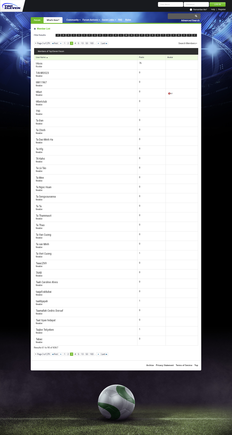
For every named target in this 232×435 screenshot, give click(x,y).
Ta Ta (39, 206)
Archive (150, 365)
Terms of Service (184, 365)
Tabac (39, 339)
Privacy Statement (165, 365)
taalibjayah (42, 301)
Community (72, 20)
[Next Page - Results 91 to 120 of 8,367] (98, 43)
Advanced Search (190, 20)
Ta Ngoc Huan (43, 187)
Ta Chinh (40, 130)
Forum (37, 20)
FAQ (120, 20)
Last (103, 43)
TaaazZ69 (41, 263)
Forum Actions (90, 20)
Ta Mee (40, 177)
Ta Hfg (39, 149)
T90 (38, 111)
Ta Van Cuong (43, 234)
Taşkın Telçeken (45, 329)
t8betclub (41, 101)
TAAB (39, 272)
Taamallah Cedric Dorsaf (49, 310)
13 (82, 43)
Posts (141, 57)
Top (196, 365)
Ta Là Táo (41, 168)
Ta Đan (39, 120)
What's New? (53, 20)
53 (87, 43)
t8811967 (41, 82)
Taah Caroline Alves (47, 282)
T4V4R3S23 (42, 73)
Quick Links (108, 20)
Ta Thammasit (43, 215)
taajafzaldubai (43, 291)
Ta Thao (40, 225)
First (56, 43)
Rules (128, 20)
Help (213, 9)
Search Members (187, 43)
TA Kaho (40, 158)
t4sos (39, 63)
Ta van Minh (42, 244)
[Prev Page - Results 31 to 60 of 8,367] (61, 43)
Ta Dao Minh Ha (44, 139)
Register (222, 9)
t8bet (39, 92)
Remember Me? (200, 10)
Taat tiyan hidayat (46, 320)
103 (91, 43)
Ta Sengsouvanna (46, 196)
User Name (41, 57)
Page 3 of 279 (43, 43)
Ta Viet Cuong (43, 253)
